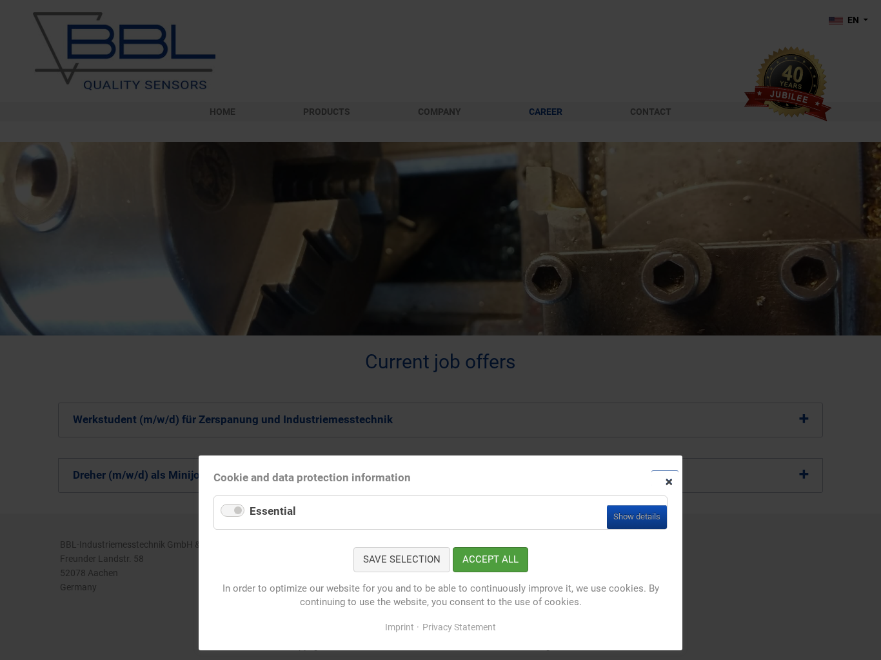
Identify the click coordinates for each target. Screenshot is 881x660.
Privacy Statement (459, 627)
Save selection (401, 559)
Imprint (399, 627)
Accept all (490, 559)
